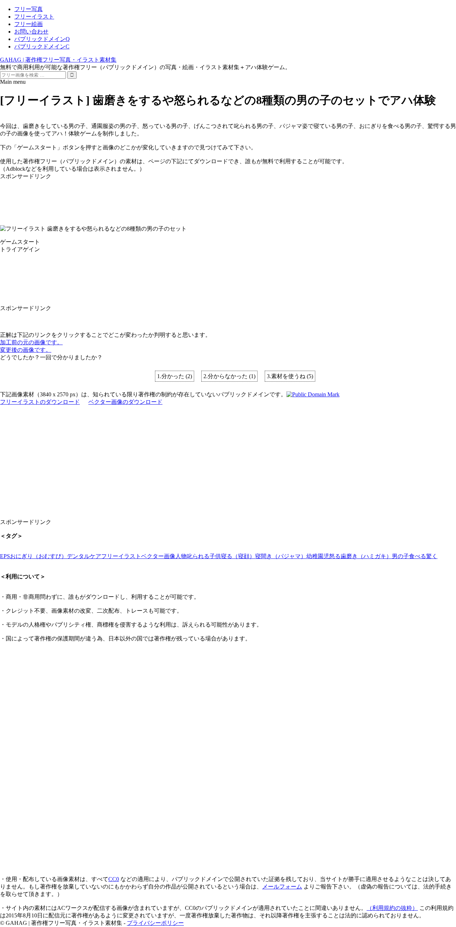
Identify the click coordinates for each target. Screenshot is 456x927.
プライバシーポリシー (155, 923)
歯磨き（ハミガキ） (366, 556)
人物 (181, 556)
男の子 (400, 556)
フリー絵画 (28, 24)
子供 (215, 556)
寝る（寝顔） (238, 556)
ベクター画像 (158, 556)
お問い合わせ (31, 32)
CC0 (113, 879)
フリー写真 (28, 9)
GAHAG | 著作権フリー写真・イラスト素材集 (58, 60)
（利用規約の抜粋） (392, 908)
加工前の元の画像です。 (31, 342)
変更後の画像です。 (25, 350)
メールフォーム (282, 887)
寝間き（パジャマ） (280, 556)
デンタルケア (84, 556)
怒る (335, 556)
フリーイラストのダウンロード (40, 402)
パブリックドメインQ (42, 39)
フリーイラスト (34, 17)
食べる (417, 556)
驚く (431, 556)
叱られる (198, 556)
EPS (5, 556)
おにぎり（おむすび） (38, 556)
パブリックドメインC (41, 46)
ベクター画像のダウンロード (125, 402)
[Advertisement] (214, 196)
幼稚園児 (317, 556)
